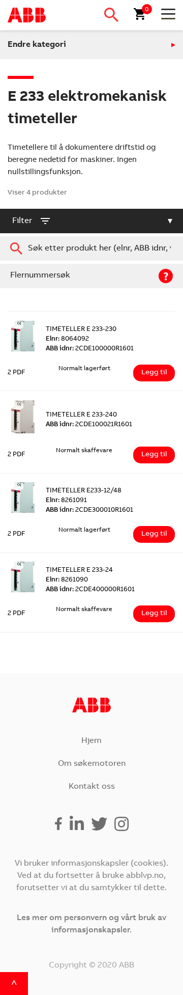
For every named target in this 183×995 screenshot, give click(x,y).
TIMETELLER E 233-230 (81, 329)
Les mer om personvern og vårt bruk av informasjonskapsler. (91, 924)
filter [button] (22, 221)
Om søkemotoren (92, 764)
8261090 (67, 580)
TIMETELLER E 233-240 (81, 415)
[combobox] (91, 248)
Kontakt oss (92, 787)
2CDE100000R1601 (90, 349)
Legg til (154, 372)
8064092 (67, 339)
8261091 (66, 501)
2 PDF (16, 373)
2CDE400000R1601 (90, 590)
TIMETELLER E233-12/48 (83, 491)
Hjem (91, 741)
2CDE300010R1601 (89, 510)
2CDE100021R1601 (89, 425)
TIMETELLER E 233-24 (79, 570)
